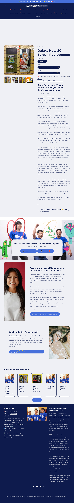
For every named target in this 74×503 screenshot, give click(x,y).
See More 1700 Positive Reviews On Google (44, 314)
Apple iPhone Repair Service (35, 388)
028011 (13, 411)
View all (37, 399)
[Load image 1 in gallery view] (7, 80)
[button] (5, 6)
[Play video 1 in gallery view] (29, 80)
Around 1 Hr (42, 61)
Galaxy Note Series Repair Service (8, 389)
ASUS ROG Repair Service (50, 388)
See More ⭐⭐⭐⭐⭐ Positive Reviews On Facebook (24, 351)
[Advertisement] (37, 30)
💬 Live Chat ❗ (45, 251)
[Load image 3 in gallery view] (22, 80)
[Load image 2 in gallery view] (15, 80)
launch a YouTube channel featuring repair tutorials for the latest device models (59, 462)
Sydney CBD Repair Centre (61, 415)
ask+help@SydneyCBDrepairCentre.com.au (16, 418)
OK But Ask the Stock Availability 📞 (49, 67)
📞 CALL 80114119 (28, 251)
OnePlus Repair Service (63, 388)
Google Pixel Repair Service (22, 388)
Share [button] (40, 204)
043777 (13, 414)
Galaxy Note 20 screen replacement (52, 108)
